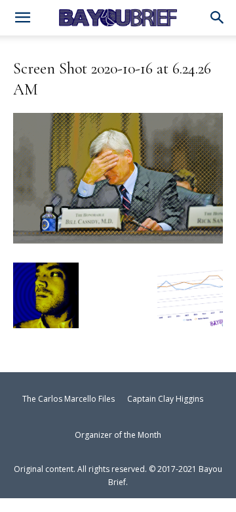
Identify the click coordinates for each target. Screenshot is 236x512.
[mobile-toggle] (22, 19)
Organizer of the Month (118, 434)
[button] (217, 18)
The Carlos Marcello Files (68, 398)
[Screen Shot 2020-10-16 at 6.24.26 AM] (118, 238)
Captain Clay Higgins (165, 398)
